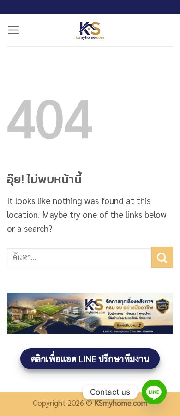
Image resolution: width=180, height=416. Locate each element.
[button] (13, 30)
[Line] (154, 392)
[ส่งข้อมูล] (162, 257)
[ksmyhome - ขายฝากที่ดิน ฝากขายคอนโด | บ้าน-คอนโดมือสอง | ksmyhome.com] (90, 30)
